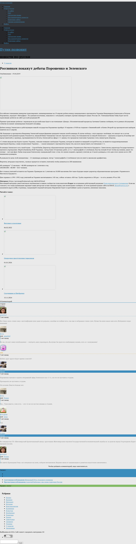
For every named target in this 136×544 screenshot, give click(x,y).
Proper (6, 398)
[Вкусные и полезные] (30, 219)
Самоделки (10, 519)
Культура (9, 511)
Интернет (9, 502)
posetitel (7, 336)
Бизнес (8, 498)
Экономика (10, 528)
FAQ (9, 13)
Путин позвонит (6, 3)
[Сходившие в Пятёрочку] (30, 289)
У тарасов (7, 63)
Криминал (10, 508)
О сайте (11, 11)
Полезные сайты (14, 19)
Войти (6, 24)
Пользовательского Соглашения (116, 183)
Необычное (10, 513)
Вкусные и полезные (12, 223)
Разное (8, 517)
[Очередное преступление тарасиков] (30, 254)
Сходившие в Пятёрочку (14, 293)
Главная (7, 6)
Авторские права (14, 15)
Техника (9, 524)
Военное (9, 500)
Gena (5, 417)
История (9, 504)
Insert (20, 543)
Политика (9, 515)
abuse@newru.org (121, 185)
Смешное (9, 522)
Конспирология (12, 506)
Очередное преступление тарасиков (19, 258)
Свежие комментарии (16, 22)
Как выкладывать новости (18, 17)
